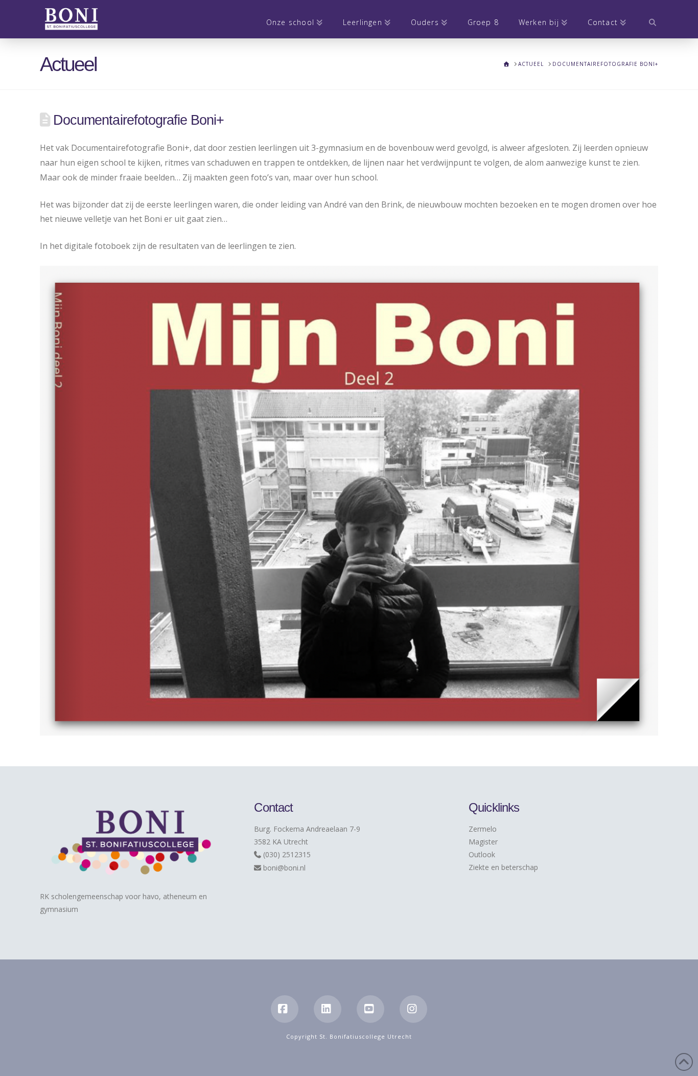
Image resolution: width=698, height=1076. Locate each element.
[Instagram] (413, 1009)
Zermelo (483, 829)
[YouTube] (370, 1009)
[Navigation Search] (647, 19)
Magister (483, 841)
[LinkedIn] (327, 1009)
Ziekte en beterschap (503, 867)
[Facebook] (284, 1009)
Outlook (482, 854)
